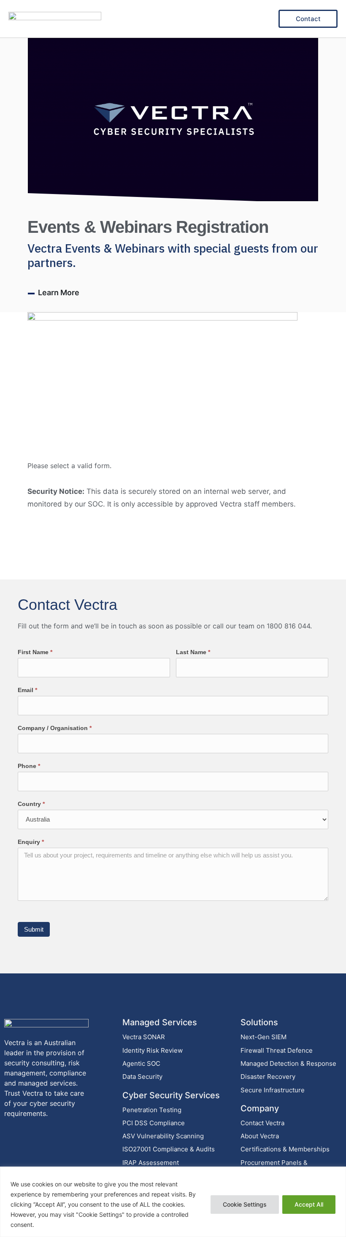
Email (27, 690)
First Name (35, 652)
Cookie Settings (245, 1204)
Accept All (309, 1204)
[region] (173, 1202)
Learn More (58, 292)
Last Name (193, 652)
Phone (29, 766)
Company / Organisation (55, 728)
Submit (33, 929)
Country (31, 803)
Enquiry (31, 841)
